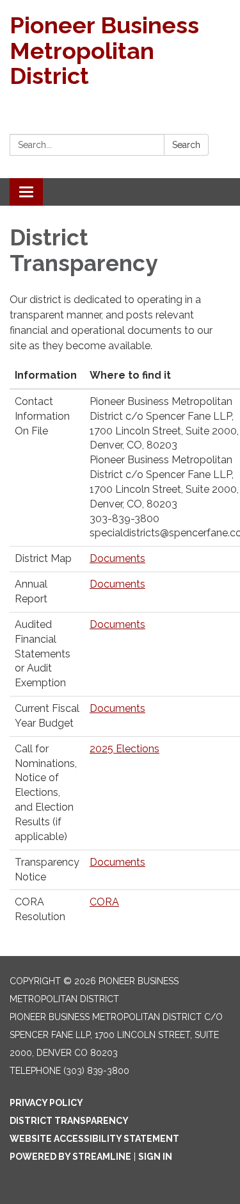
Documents (117, 558)
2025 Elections (124, 749)
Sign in (155, 1156)
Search (186, 145)
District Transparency (69, 1121)
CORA (104, 902)
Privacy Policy (46, 1103)
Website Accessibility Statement (94, 1139)
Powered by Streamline (70, 1156)
